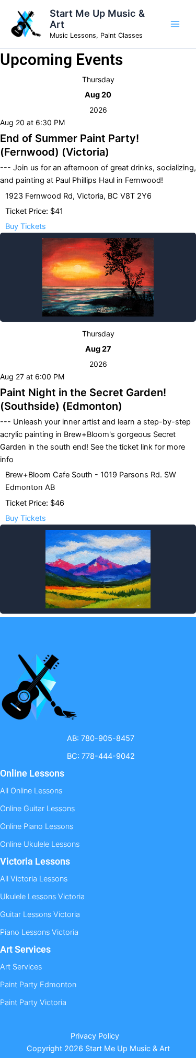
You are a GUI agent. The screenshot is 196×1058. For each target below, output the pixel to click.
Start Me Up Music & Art (97, 18)
